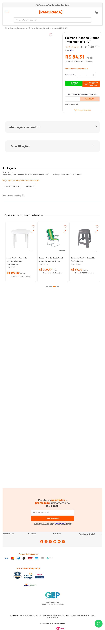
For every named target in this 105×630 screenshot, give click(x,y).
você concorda (60, 523)
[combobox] (52, 20)
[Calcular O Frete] (90, 98)
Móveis (30, 28)
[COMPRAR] (91, 84)
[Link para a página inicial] (6, 28)
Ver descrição (93, 46)
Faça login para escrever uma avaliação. (21, 180)
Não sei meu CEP (71, 104)
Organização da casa (17, 28)
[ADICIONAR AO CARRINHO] (73, 83)
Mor (71, 51)
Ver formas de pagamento (75, 68)
